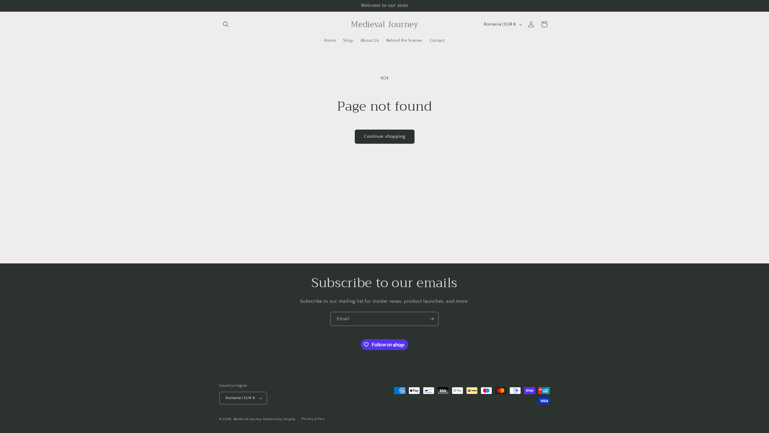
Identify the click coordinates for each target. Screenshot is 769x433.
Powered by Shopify (279, 419)
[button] (226, 24)
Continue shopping (385, 136)
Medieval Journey (248, 419)
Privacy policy (313, 419)
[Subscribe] (431, 319)
